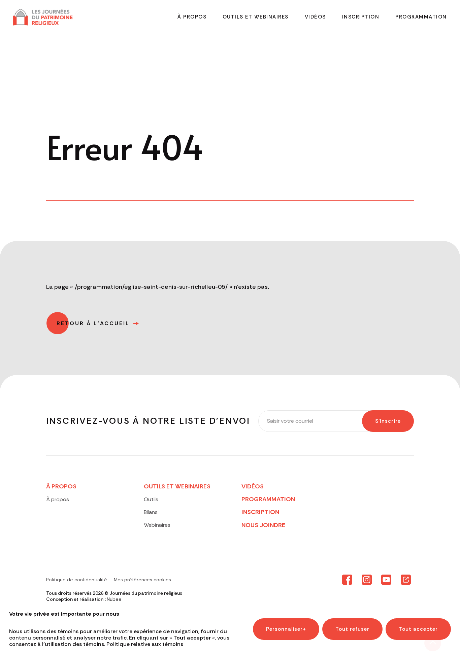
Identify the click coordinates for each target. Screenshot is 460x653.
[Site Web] (406, 580)
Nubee (114, 599)
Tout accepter (418, 629)
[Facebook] (347, 580)
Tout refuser (352, 629)
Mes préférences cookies (142, 580)
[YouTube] (386, 580)
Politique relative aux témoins (144, 644)
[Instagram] (366, 580)
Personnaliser (286, 629)
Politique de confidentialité (76, 580)
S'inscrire (388, 421)
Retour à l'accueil (93, 323)
